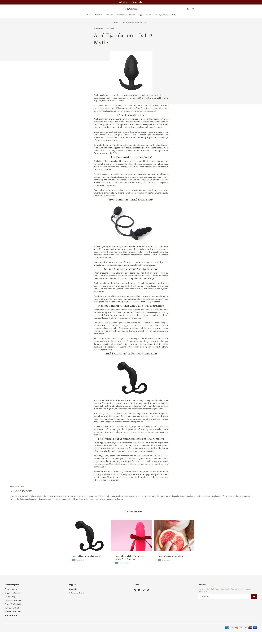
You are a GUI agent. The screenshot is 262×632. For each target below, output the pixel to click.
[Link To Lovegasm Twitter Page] (143, 590)
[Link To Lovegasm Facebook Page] (139, 590)
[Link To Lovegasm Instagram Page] (134, 590)
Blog (123, 23)
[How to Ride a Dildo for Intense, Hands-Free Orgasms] (131, 543)
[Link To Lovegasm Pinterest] (148, 590)
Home (116, 23)
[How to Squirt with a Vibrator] (174, 542)
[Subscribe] (254, 596)
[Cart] (193, 9)
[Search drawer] (188, 9)
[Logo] (131, 9)
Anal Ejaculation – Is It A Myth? (138, 23)
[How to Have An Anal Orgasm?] (88, 542)
